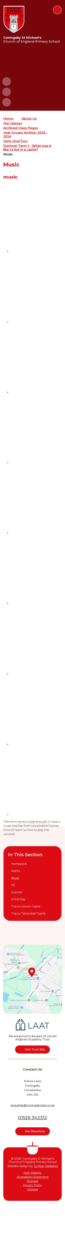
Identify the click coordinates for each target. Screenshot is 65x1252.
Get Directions (35, 1131)
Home (8, 119)
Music (8, 154)
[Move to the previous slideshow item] (6, 81)
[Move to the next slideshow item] (6, 92)
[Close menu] (57, 10)
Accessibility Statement (33, 1177)
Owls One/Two (15, 141)
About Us (29, 119)
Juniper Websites (46, 1166)
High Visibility (32, 1172)
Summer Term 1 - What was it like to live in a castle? (27, 148)
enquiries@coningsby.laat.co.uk (33, 1105)
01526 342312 (32, 1117)
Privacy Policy (32, 1185)
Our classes (12, 123)
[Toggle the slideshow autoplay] (6, 102)
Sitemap (32, 1181)
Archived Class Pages (20, 128)
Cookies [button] (32, 1189)
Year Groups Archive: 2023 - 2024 (25, 134)
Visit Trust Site (35, 1049)
